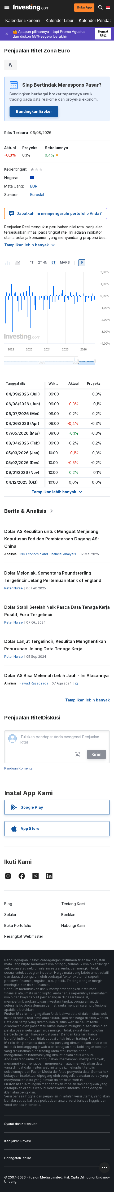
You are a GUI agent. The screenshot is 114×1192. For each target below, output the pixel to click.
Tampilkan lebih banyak (26, 245)
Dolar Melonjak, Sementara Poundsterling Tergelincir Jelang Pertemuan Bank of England (52, 576)
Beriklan (68, 914)
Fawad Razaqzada (34, 683)
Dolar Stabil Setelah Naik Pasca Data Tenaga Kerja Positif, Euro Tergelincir (57, 610)
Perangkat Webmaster (23, 936)
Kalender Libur (59, 20)
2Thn (42, 262)
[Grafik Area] (17, 262)
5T (53, 262)
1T (32, 262)
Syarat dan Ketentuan (20, 1124)
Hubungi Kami (73, 925)
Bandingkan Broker (34, 111)
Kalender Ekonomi (22, 20)
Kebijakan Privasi (17, 1141)
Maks (65, 262)
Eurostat (37, 194)
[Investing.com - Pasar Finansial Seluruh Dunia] (31, 7)
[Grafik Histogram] (7, 262)
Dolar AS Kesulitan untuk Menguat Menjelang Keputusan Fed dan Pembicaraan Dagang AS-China (51, 539)
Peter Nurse (13, 588)
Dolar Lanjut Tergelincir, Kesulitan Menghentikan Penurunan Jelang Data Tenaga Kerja (55, 645)
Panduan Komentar (19, 768)
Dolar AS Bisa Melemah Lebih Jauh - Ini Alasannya (56, 675)
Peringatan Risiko (17, 1158)
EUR (33, 186)
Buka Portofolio (17, 925)
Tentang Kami (73, 903)
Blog (8, 903)
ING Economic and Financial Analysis (48, 554)
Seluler (10, 914)
